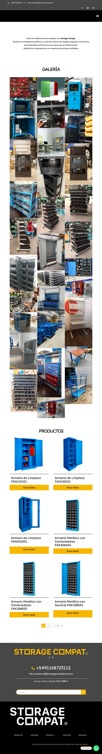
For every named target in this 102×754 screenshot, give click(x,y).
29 (58, 625)
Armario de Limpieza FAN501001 (26, 539)
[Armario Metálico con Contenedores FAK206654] (72, 514)
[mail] (24, 3)
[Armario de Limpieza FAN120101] (72, 454)
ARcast (85, 744)
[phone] (8, 3)
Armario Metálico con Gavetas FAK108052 (70, 603)
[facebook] (82, 8)
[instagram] (93, 8)
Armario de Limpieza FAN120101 (69, 479)
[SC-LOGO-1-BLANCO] (38, 708)
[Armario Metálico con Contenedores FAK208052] (29, 577)
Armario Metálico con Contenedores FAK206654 (70, 541)
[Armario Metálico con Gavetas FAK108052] (72, 577)
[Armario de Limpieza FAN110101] (29, 454)
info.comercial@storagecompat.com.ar (51, 673)
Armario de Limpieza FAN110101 (26, 479)
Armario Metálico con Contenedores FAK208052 (26, 605)
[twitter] (87, 8)
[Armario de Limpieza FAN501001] (29, 514)
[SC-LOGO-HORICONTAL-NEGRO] (26, 15)
